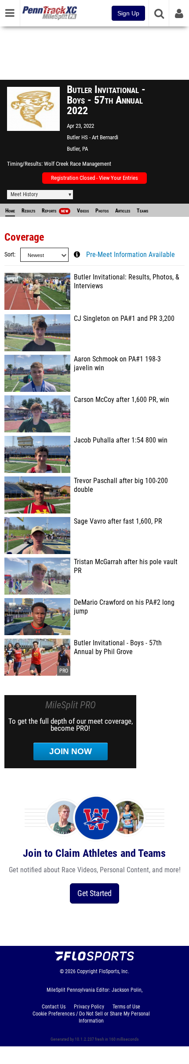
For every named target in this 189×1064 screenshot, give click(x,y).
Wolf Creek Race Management (77, 163)
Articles (122, 211)
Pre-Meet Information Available (130, 255)
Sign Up (128, 13)
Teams (142, 211)
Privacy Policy (89, 1007)
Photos (102, 211)
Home (10, 211)
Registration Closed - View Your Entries (94, 178)
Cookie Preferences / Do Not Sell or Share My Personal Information (91, 1017)
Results (28, 211)
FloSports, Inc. (114, 971)
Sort (9, 254)
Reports (55, 211)
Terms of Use (126, 1007)
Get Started (94, 893)
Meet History (24, 194)
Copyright (87, 971)
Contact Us (53, 1007)
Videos (83, 211)
